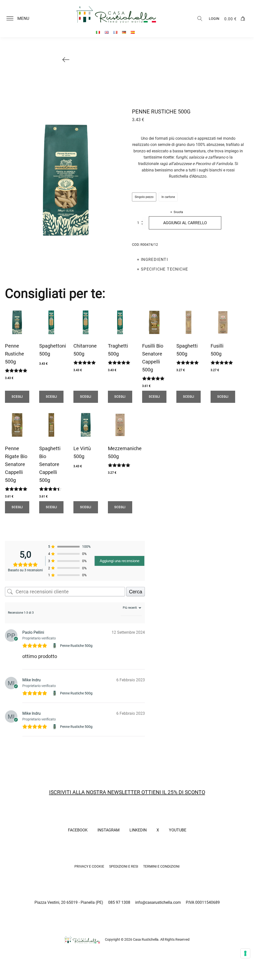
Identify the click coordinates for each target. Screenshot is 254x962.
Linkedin (138, 830)
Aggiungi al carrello (185, 222)
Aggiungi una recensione (119, 561)
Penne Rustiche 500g (76, 646)
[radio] (144, 196)
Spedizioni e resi (123, 866)
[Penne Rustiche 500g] (55, 645)
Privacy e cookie (89, 866)
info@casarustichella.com (158, 902)
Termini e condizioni (161, 866)
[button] (21, 18)
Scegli (17, 396)
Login (214, 19)
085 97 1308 (119, 902)
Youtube (177, 830)
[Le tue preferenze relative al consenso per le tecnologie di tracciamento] (245, 953)
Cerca (135, 591)
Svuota (178, 212)
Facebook (78, 830)
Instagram (108, 830)
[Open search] (200, 18)
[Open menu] (10, 19)
